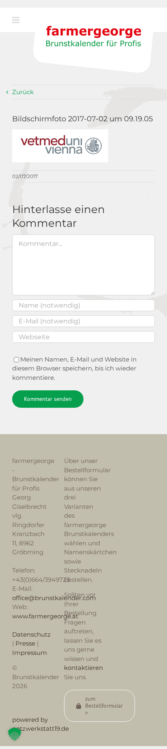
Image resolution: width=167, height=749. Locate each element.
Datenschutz (31, 634)
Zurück (23, 92)
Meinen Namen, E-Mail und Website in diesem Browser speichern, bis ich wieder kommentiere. (74, 368)
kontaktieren (83, 668)
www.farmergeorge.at (45, 616)
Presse (25, 643)
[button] (14, 734)
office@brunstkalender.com (54, 598)
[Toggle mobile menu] (16, 20)
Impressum (29, 652)
